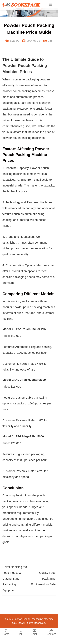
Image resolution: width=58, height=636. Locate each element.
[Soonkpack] (21, 5)
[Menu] (50, 4)
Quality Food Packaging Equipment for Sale (43, 578)
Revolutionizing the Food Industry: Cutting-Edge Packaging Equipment (14, 578)
